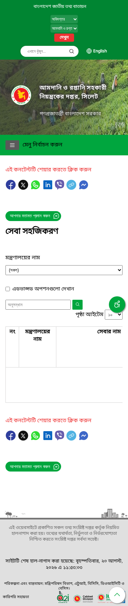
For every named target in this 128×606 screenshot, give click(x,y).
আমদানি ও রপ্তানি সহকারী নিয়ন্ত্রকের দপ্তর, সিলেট (73, 92)
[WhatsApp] (36, 188)
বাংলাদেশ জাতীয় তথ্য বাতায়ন (59, 7)
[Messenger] (83, 188)
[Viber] (60, 185)
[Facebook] (11, 188)
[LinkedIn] (48, 188)
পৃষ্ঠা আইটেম (89, 315)
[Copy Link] (72, 188)
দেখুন (64, 37)
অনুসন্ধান (72, 51)
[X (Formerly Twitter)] (24, 188)
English (100, 51)
